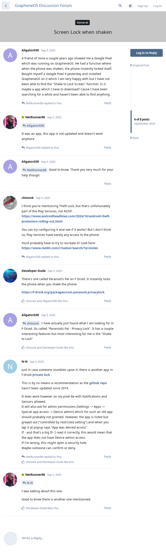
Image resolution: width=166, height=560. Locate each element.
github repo (98, 383)
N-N (30, 483)
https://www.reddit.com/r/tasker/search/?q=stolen (60, 248)
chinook (33, 323)
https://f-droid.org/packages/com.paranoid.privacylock (63, 292)
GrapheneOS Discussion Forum (43, 5)
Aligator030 (35, 125)
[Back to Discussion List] (6, 6)
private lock (41, 375)
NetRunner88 (36, 170)
